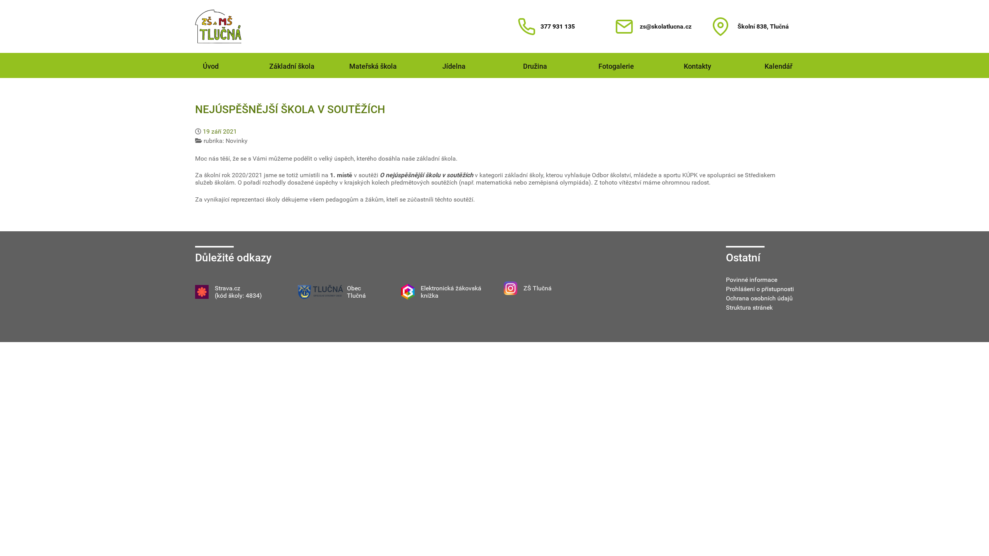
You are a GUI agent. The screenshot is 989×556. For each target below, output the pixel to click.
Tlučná (356, 295)
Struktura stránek (749, 307)
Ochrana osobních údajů (759, 298)
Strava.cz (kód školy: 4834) (238, 292)
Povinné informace (751, 279)
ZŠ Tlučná (537, 288)
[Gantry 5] (218, 26)
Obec (354, 288)
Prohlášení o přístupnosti (760, 289)
